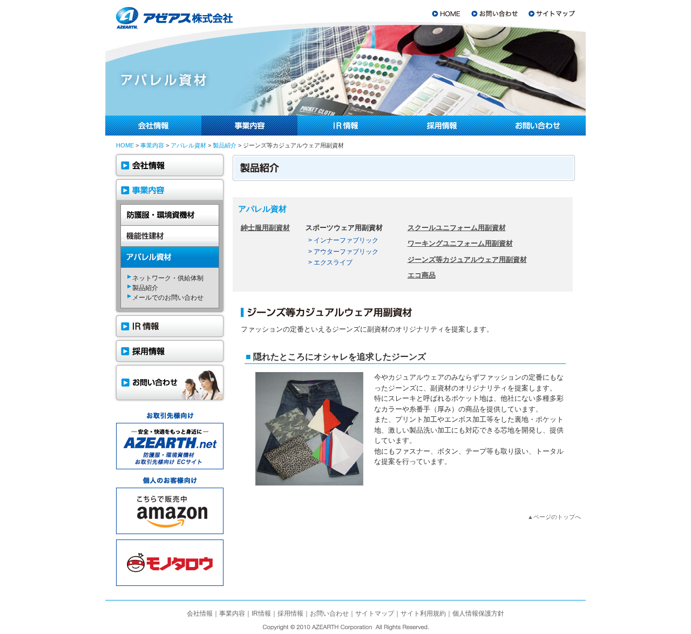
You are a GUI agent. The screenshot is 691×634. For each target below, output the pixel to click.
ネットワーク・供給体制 (168, 278)
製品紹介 (224, 145)
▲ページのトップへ (554, 517)
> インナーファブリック (343, 240)
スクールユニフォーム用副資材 (457, 228)
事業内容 (152, 145)
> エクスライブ (330, 262)
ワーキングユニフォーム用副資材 (460, 243)
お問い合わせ (329, 613)
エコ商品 (422, 275)
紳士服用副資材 (265, 228)
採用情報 (290, 613)
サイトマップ (374, 613)
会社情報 (200, 613)
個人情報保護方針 (478, 613)
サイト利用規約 (423, 613)
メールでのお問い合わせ (168, 297)
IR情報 (261, 613)
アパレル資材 (188, 145)
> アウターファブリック (343, 251)
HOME (125, 145)
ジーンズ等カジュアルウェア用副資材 (467, 259)
